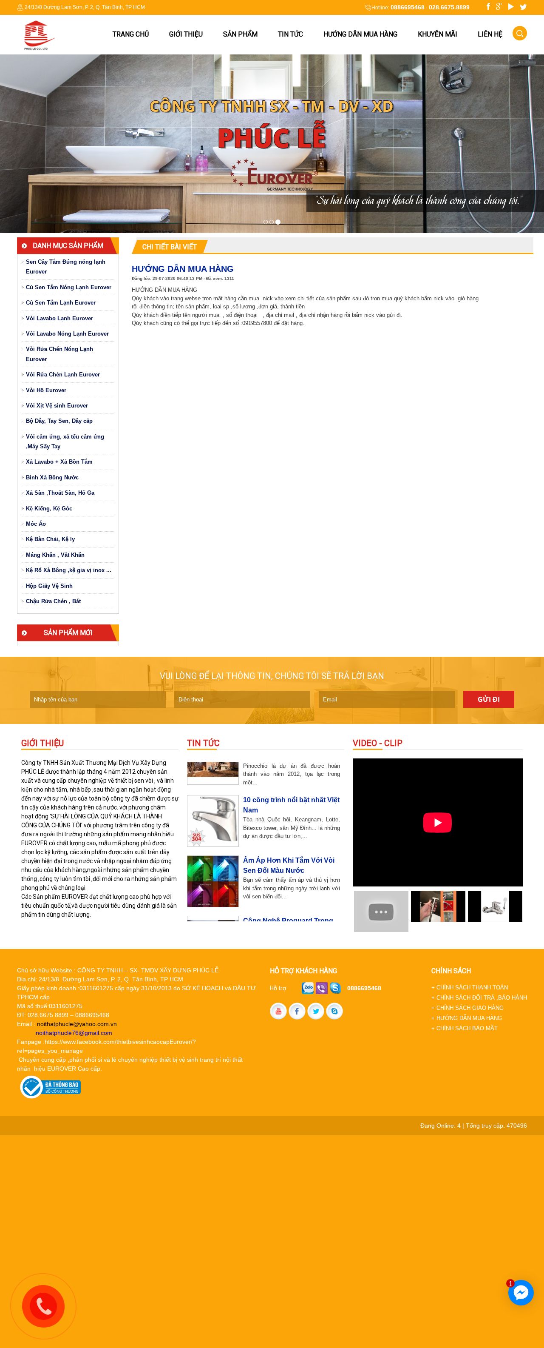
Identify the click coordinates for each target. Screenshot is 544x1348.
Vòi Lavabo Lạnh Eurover (59, 318)
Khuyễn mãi (437, 34)
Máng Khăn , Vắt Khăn (55, 555)
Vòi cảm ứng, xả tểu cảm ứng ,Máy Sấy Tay (65, 441)
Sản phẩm (240, 34)
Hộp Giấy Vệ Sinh (49, 586)
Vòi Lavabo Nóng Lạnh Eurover (67, 334)
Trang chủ (131, 34)
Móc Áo (36, 524)
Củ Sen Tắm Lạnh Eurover (61, 302)
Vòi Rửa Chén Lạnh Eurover (63, 374)
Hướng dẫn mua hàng (360, 34)
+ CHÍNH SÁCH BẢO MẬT (464, 1028)
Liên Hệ (490, 34)
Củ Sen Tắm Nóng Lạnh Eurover (68, 287)
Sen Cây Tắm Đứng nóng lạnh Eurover (65, 267)
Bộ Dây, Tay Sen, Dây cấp (59, 421)
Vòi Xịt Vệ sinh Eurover (57, 405)
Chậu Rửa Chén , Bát (53, 601)
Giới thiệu (186, 34)
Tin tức (290, 34)
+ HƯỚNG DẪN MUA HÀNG (466, 1018)
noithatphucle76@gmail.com (74, 1032)
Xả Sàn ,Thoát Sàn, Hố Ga (60, 493)
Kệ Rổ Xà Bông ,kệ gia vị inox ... (68, 570)
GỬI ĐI (489, 699)
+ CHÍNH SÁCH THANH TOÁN (469, 987)
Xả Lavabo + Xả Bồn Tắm (59, 462)
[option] (438, 822)
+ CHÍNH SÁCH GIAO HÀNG (467, 1008)
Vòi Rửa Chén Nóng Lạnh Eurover (59, 354)
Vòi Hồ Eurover (46, 390)
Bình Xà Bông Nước (52, 477)
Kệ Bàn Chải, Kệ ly (50, 539)
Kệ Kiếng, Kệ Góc (49, 508)
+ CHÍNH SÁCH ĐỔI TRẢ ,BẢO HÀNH (479, 998)
